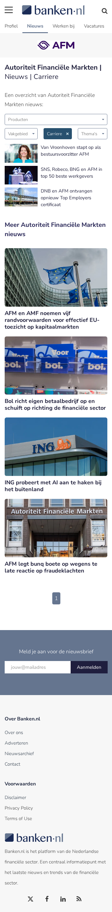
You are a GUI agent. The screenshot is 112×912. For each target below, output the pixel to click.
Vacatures (94, 26)
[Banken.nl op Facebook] (47, 899)
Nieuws (35, 26)
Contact (12, 764)
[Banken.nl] (64, 6)
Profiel (11, 26)
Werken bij (64, 26)
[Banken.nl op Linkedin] (63, 899)
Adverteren (16, 743)
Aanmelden (89, 667)
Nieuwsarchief (19, 753)
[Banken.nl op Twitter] (30, 899)
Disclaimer (15, 797)
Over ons (14, 732)
